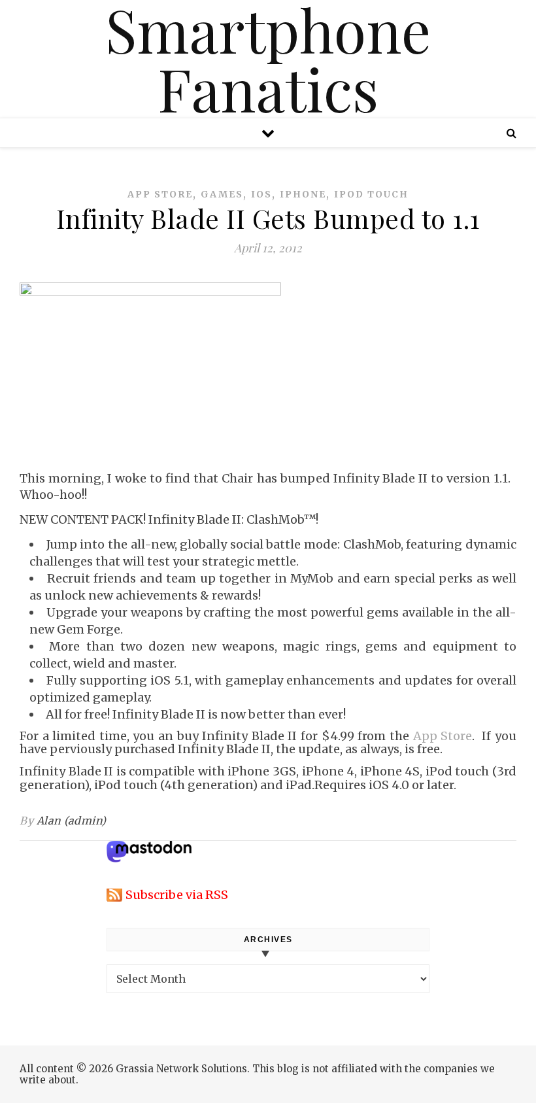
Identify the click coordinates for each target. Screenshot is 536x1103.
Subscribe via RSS (177, 894)
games (222, 194)
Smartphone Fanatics (268, 59)
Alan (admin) (72, 820)
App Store (443, 735)
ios (261, 194)
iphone (303, 194)
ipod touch (371, 194)
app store (160, 194)
